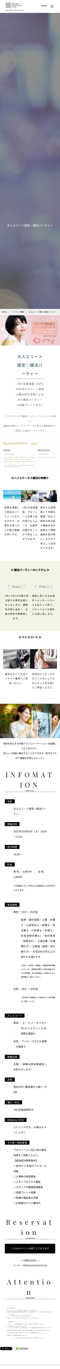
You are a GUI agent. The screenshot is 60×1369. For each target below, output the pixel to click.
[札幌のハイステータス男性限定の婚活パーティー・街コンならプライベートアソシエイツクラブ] (14, 5)
